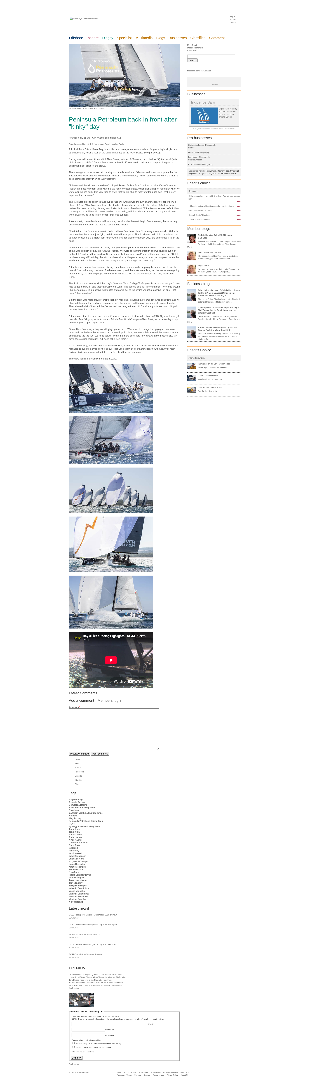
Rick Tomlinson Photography (200, 164)
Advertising (143, 1072)
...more (238, 201)
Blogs (160, 38)
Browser (147, 1075)
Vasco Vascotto (77, 891)
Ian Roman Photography (198, 152)
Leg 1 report (204, 265)
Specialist (124, 38)
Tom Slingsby (76, 883)
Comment (217, 38)
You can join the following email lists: (87, 1040)
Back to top (74, 988)
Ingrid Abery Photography (199, 157)
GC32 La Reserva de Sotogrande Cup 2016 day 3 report (93, 944)
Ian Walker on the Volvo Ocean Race (214, 364)
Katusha (73, 815)
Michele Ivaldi (76, 869)
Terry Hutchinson (77, 880)
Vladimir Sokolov (77, 899)
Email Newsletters (170, 1072)
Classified (198, 38)
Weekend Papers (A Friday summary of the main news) (98, 1044)
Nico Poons (75, 872)
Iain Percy (74, 850)
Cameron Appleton (78, 842)
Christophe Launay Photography (202, 145)
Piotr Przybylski (77, 877)
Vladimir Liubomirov (79, 894)
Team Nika (74, 832)
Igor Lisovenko (76, 853)
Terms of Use (158, 1075)
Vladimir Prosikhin (78, 896)
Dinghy (107, 38)
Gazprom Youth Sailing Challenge (86, 813)
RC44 (72, 824)
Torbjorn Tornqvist (78, 885)
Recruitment (211, 171)
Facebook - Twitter (124, 1075)
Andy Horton (75, 837)
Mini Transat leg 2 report (209, 252)
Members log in (110, 700)
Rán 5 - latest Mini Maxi (208, 376)
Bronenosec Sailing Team (82, 807)
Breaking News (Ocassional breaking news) (93, 1047)
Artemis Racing (77, 802)
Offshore (76, 38)
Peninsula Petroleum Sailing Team (86, 821)
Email (77, 759)
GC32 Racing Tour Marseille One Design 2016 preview (93, 915)
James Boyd (103, 144)
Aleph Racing (76, 799)
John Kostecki (76, 859)
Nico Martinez (75, 108)
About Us (184, 1075)
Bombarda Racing (78, 805)
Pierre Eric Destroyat (80, 875)
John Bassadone (77, 856)
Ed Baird (73, 848)
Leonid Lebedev (77, 864)
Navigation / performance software (222, 173)
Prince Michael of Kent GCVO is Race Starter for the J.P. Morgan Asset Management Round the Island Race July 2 (219, 293)
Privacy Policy (172, 1075)
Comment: (74, 707)
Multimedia (144, 38)
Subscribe (132, 1072)
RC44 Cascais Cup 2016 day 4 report (85, 954)
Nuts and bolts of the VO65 (210, 387)
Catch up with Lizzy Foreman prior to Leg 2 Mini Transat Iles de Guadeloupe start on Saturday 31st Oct (218, 310)
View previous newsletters (83, 1052)
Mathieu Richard (77, 867)
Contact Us (120, 1072)
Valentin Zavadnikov (79, 888)
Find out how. (229, 129)
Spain (121, 144)
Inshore (93, 38)
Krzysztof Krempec (79, 861)
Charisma (74, 810)
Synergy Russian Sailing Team (84, 826)
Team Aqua (74, 829)
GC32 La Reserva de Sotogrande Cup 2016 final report (93, 925)
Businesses (178, 38)
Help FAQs (184, 1072)
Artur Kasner (75, 840)
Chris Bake (74, 845)
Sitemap (137, 1075)
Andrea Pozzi (75, 834)
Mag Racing (75, 818)
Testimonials (156, 1072)
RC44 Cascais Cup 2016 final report (84, 934)
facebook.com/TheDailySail (199, 71)
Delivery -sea (223, 171)
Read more (116, 974)
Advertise (214, 85)
